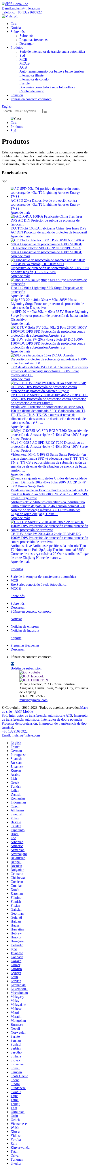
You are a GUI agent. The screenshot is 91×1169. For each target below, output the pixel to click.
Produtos (17, 47)
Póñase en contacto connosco (31, 99)
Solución (17, 95)
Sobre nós (18, 32)
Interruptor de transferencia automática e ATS (40, 715)
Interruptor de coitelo (34, 79)
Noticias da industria (25, 630)
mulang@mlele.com (33, 700)
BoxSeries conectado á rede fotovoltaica (47, 87)
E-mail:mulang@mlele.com (21, 8)
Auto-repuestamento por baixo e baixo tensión (51, 71)
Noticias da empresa (25, 626)
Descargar (26, 43)
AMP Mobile (24, 711)
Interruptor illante (31, 75)
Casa (14, 24)
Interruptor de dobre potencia (61, 719)
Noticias (16, 28)
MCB (23, 59)
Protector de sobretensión (19, 723)
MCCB (24, 63)
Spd (22, 55)
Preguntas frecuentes (33, 39)
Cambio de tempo (31, 91)
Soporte (16, 638)
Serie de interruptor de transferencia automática (52, 51)
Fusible (24, 83)
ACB (23, 67)
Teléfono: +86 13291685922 (22, 12)
